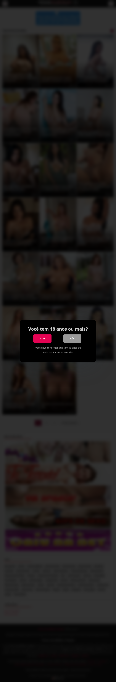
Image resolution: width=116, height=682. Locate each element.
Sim (42, 338)
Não (72, 338)
